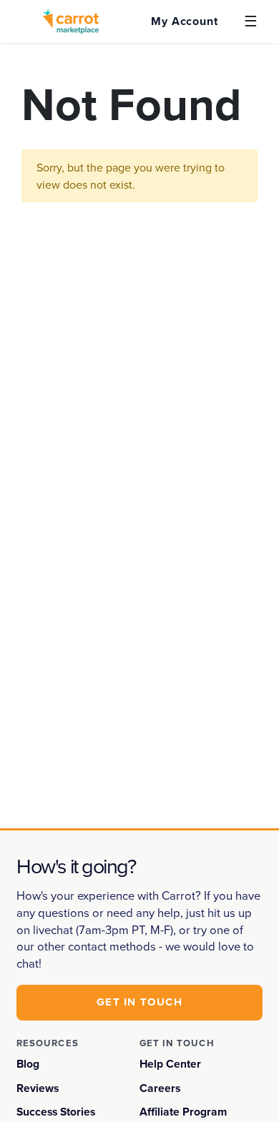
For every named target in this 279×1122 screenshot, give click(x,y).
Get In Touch (139, 1002)
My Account (184, 21)
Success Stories (55, 1111)
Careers (160, 1088)
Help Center (170, 1064)
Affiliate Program (183, 1111)
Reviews (37, 1088)
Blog (27, 1064)
